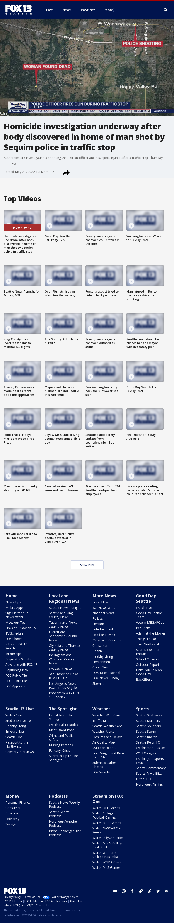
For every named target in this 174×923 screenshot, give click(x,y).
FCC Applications (17, 686)
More (109, 9)
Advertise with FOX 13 (21, 664)
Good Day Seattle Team (149, 615)
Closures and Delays (107, 737)
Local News (101, 602)
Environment (101, 662)
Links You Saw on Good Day (149, 672)
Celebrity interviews (19, 752)
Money (12, 796)
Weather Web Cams (107, 715)
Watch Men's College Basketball (107, 845)
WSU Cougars (146, 753)
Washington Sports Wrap (150, 760)
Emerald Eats (15, 731)
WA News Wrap (103, 607)
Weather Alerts (103, 731)
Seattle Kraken (146, 737)
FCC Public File (16, 675)
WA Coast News (61, 668)
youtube (115, 891)
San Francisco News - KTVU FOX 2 (65, 676)
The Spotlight (63, 708)
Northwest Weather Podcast (63, 823)
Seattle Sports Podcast (59, 814)
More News (104, 595)
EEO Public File (16, 681)
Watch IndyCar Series (107, 838)
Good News (101, 667)
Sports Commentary (151, 768)
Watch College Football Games (104, 815)
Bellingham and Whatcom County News (62, 659)
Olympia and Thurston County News (65, 647)
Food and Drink (103, 635)
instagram (123, 891)
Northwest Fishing (149, 784)
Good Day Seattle (146, 598)
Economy (12, 819)
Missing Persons (61, 745)
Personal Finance (18, 802)
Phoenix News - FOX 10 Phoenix (64, 695)
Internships (13, 654)
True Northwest (147, 644)
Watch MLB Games (106, 823)
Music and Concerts (106, 640)
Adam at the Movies (151, 633)
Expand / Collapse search (166, 10)
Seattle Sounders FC (151, 726)
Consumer (100, 645)
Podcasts (58, 796)
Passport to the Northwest (16, 744)
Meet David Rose (61, 730)
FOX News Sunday (105, 678)
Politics (97, 618)
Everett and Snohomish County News (63, 636)
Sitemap (98, 683)
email (166, 891)
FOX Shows (13, 639)
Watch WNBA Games (108, 862)
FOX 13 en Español (106, 672)
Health (97, 651)
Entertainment (102, 629)
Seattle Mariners (148, 720)
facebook (132, 891)
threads (149, 891)
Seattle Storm (146, 731)
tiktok (141, 891)
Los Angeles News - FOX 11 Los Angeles (63, 685)
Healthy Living (102, 656)
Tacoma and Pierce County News (63, 624)
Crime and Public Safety (61, 737)
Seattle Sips (13, 737)
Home (11, 595)
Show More (87, 565)
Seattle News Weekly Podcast (64, 804)
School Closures (148, 659)
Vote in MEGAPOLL (150, 622)
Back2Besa (144, 679)
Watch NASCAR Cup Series (107, 830)
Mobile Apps (14, 607)
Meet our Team (17, 622)
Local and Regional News (64, 598)
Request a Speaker (19, 659)
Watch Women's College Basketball (105, 854)
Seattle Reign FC (148, 742)
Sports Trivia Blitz (149, 773)
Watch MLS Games (106, 867)
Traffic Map (100, 720)
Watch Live (144, 607)
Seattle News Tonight (65, 607)
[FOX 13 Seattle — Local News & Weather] (20, 9)
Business (12, 813)
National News (103, 613)
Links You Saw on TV (20, 628)
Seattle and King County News (61, 615)
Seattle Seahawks (149, 715)
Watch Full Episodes (63, 724)
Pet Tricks (143, 628)
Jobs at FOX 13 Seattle (16, 646)
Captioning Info (16, 670)
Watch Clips (13, 715)
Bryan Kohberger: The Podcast (65, 833)
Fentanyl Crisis (59, 750)
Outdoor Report (147, 664)
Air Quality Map (103, 742)
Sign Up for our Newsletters (16, 615)
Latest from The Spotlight (61, 717)
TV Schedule (14, 633)
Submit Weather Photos (148, 651)
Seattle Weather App (107, 726)
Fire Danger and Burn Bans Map (108, 755)
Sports (142, 708)
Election (98, 624)
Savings (11, 824)
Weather (101, 708)
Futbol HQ (143, 779)
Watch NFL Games (106, 808)
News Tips (13, 602)
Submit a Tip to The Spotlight (63, 758)
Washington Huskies (151, 748)
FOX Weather (102, 772)
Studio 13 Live (19, 708)
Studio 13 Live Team (20, 720)
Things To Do (146, 639)
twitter (158, 891)
